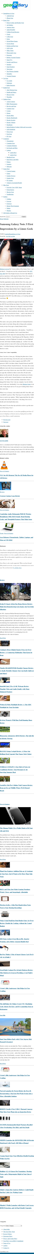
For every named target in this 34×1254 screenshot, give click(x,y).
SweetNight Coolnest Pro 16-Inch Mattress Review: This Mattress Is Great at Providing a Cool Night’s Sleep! (16, 973)
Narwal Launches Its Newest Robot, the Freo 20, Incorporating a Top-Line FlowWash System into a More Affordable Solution (16, 1093)
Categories (3, 1225)
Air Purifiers (10, 25)
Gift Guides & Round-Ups (10, 213)
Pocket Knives (10, 190)
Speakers (9, 64)
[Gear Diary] (17, 5)
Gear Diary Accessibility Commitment (13, 1241)
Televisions (9, 69)
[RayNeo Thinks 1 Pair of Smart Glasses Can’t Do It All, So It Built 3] (5, 950)
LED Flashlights (11, 129)
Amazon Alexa (10, 27)
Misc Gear (6, 185)
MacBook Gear (11, 157)
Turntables (9, 74)
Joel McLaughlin (10, 236)
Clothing (9, 199)
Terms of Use (6, 1243)
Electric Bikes (10, 115)
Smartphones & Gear (8, 13)
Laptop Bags (13, 152)
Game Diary (6, 169)
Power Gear (10, 132)
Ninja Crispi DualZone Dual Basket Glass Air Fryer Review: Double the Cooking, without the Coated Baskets (17, 923)
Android (7, 234)
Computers (6, 139)
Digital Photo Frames (12, 41)
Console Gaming (11, 171)
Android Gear (10, 16)
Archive (5, 1245)
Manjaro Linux (27, 384)
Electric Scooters (11, 120)
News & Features (4, 471)
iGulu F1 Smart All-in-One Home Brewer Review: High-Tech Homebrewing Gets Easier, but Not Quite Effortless (17, 606)
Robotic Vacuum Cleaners (13, 57)
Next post (5, 422)
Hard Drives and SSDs (12, 159)
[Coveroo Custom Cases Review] (5, 489)
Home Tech (6, 20)
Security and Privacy (12, 62)
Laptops (9, 150)
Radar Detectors (11, 85)
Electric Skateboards (12, 118)
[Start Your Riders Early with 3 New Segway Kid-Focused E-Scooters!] (15, 1035)
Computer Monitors (12, 145)
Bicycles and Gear (11, 106)
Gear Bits (2, 1015)
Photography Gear (11, 53)
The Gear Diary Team (9, 1231)
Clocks (8, 34)
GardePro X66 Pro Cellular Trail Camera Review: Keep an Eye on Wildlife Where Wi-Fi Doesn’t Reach (16, 788)
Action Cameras (11, 101)
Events (1, 533)
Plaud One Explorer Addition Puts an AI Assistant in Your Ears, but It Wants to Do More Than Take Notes (16, 874)
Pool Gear (9, 134)
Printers (9, 162)
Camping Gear (10, 108)
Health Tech (6, 87)
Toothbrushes (10, 194)
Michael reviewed (4, 269)
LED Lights (10, 48)
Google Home (10, 43)
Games (8, 173)
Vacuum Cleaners (11, 76)
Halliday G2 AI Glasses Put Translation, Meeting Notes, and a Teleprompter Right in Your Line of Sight (16, 1174)
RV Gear (9, 136)
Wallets (8, 208)
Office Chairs (10, 50)
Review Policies (7, 1234)
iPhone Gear (10, 18)
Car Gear (5, 78)
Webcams (9, 166)
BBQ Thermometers (12, 104)
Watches (9, 210)
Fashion (5, 196)
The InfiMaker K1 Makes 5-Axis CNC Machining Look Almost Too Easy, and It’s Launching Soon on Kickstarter (16, 1006)
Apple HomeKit (11, 29)
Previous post (6, 420)
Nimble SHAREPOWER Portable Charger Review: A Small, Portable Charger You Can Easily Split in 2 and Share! (17, 671)
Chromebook (10, 141)
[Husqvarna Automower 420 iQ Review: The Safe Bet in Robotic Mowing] (5, 732)
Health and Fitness (11, 92)
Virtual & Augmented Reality (14, 183)
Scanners (9, 164)
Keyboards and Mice (12, 148)
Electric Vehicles (11, 122)
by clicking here (17, 568)
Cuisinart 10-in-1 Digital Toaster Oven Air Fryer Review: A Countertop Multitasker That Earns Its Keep (16, 652)
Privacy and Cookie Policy (10, 1238)
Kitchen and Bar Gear (12, 46)
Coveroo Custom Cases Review (10, 496)
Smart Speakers (11, 67)
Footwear (9, 203)
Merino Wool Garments (13, 206)
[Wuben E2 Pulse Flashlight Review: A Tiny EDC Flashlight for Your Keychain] (5, 700)
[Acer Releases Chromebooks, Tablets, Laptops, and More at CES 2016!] (7, 531)
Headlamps (9, 125)
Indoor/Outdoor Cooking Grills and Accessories (19, 127)
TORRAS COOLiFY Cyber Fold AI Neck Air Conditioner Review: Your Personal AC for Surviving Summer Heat (15, 769)
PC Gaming (10, 180)
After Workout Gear (12, 90)
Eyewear (9, 201)
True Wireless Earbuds (12, 71)
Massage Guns (10, 94)
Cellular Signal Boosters (13, 32)
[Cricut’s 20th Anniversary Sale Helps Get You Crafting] (5, 984)
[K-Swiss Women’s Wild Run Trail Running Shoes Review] (5, 716)
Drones (8, 113)
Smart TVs (9, 60)
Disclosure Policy (7, 1236)
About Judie (6, 1229)
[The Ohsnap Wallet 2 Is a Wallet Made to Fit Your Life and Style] (15, 824)
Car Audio (9, 81)
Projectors (9, 55)
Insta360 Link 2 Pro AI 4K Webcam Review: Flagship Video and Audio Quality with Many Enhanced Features (14, 689)
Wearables (9, 97)
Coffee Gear (10, 36)
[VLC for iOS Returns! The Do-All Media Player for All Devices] (4, 469)
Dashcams (9, 83)
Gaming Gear (10, 178)
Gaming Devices (11, 176)
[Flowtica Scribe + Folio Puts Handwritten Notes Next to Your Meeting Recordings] (5, 901)
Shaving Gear (10, 192)
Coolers (9, 111)
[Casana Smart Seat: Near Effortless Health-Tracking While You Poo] (5, 1152)
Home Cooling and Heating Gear (15, 23)
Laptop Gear (13, 155)
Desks (8, 39)
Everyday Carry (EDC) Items (14, 187)
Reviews (2, 492)
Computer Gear (11, 143)
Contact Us (6, 1248)
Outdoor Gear (7, 99)
